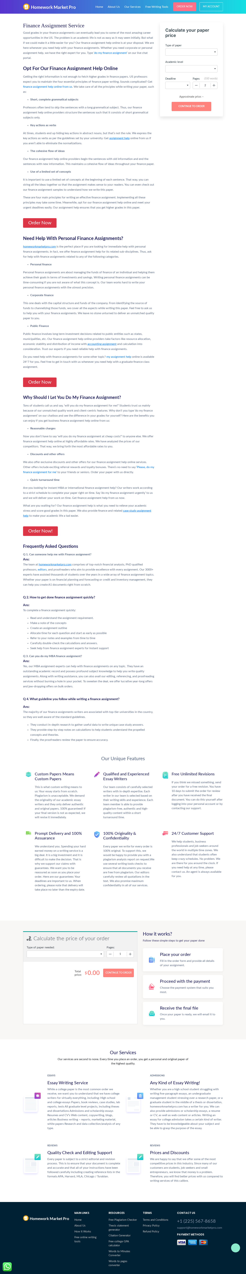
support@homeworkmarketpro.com (199, 1227)
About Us (114, 6)
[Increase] (214, 85)
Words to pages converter (118, 1263)
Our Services (132, 6)
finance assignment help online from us (47, 86)
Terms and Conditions (155, 1220)
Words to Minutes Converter (119, 1253)
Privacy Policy (151, 1225)
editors (42, 569)
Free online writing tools (85, 1239)
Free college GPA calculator (119, 1243)
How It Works (82, 1231)
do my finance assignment (110, 52)
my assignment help (118, 356)
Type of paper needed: (41, 947)
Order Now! (40, 531)
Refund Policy (151, 1231)
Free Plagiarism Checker (123, 1220)
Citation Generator (120, 1235)
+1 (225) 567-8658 (196, 1221)
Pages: (111, 947)
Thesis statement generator (119, 1227)
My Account (211, 6)
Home (99, 6)
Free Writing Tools (156, 6)
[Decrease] (196, 85)
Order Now (185, 6)
